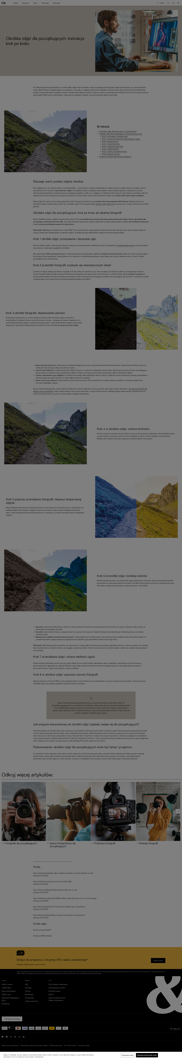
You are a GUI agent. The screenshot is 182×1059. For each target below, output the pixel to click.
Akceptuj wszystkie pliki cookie (147, 1055)
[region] (91, 1055)
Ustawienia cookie (127, 1055)
